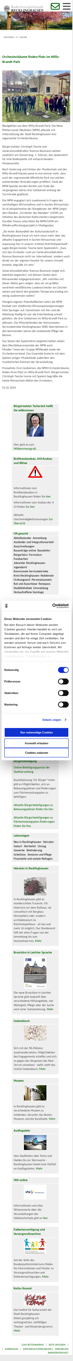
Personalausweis (42, 579)
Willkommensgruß (25, 448)
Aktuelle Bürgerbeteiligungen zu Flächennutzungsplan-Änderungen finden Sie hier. (34, 822)
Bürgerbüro (21, 554)
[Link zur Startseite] (23, 10)
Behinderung (34, 850)
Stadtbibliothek (23, 588)
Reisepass (44, 584)
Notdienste (47, 575)
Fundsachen (21, 559)
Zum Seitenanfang (33, 1345)
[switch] (63, 682)
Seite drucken (57, 1345)
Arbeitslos (20, 854)
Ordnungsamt (22, 579)
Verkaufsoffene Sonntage (29, 592)
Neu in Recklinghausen (27, 842)
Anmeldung (40, 538)
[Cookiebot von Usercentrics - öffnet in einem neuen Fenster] (52, 605)
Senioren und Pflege (40, 854)
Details (23, 37)
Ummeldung (40, 588)
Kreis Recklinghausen (26, 575)
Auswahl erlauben (36, 743)
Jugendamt (20, 567)
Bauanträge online (25, 550)
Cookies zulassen (36, 752)
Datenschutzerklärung (37, 1349)
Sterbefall (30, 846)
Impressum (11, 1349)
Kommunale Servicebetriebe (31, 571)
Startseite (9, 37)
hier (48, 496)
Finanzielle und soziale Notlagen (33, 858)
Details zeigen (51, 719)
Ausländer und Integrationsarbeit (34, 542)
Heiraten (48, 842)
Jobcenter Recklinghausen (29, 563)
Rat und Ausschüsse (25, 584)
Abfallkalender (22, 538)
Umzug (42, 846)
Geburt (18, 846)
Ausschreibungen (24, 546)
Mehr (38, 941)
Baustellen (43, 550)
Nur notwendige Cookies (36, 732)
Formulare (35, 554)
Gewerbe (19, 850)
